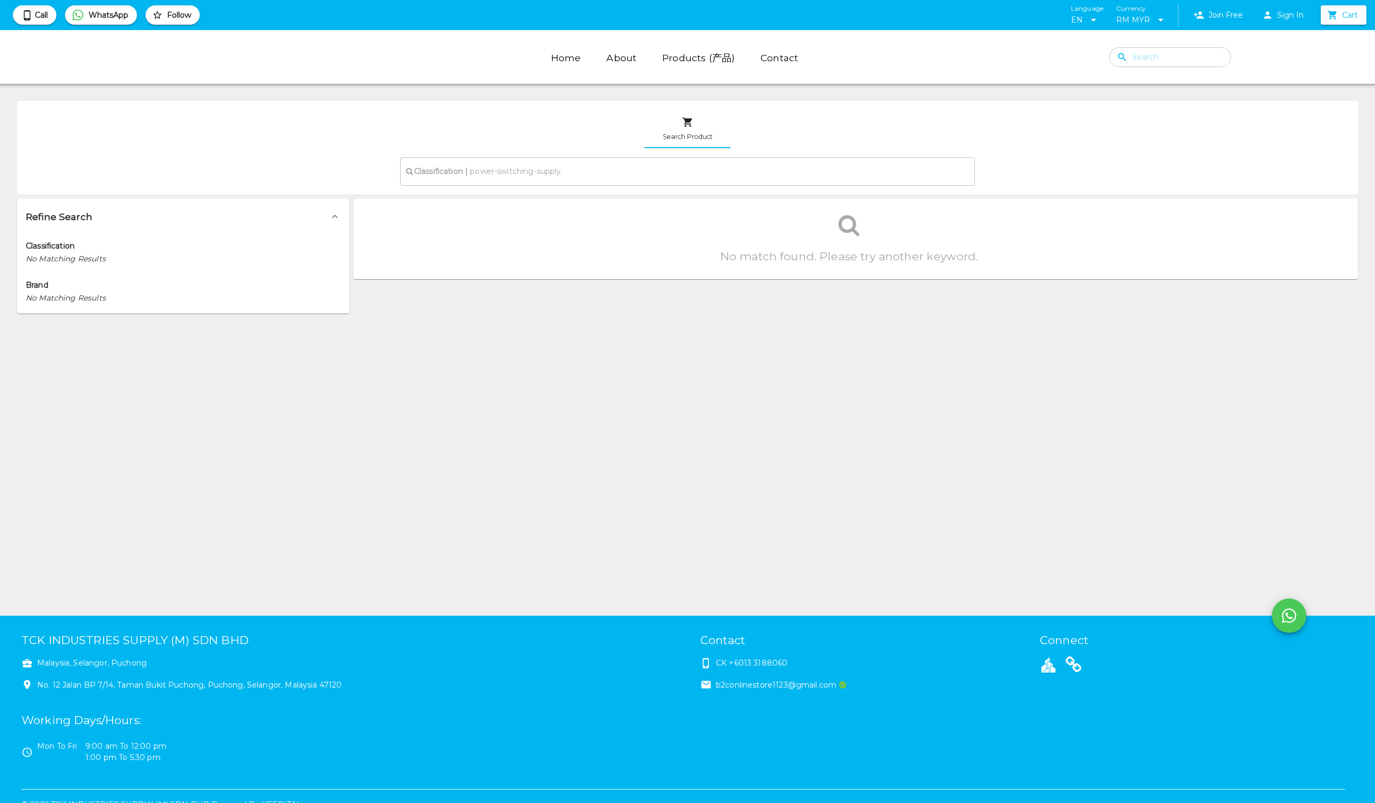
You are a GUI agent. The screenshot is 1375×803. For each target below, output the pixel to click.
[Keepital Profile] (1048, 664)
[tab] (687, 129)
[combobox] (687, 171)
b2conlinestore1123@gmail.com (776, 685)
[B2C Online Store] (1073, 666)
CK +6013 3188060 (751, 663)
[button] (183, 217)
